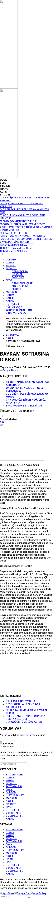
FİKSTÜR (16, 289)
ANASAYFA (12, 335)
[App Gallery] (38, 893)
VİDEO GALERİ (14, 812)
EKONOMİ (11, 268)
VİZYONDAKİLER (15, 815)
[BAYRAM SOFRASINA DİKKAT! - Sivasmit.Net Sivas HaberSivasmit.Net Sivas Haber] (17, 251)
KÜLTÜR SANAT (15, 306)
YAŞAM (10, 300)
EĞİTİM (10, 295)
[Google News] (9, 370)
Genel (9, 789)
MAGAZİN (11, 292)
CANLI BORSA (20, 271)
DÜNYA (10, 262)
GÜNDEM (11, 259)
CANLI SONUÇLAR (22, 283)
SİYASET (11, 265)
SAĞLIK (10, 297)
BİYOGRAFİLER (14, 774)
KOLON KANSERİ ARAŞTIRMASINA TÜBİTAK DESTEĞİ (25, 717)
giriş (28, 735)
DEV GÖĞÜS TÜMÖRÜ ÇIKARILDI (24, 721)
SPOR (9, 280)
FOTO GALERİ (14, 786)
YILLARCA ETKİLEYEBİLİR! (20, 701)
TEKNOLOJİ (12, 303)
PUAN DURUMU (20, 286)
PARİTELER (18, 277)
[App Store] (7, 893)
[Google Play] (22, 893)
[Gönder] (29, 764)
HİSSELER (17, 274)
